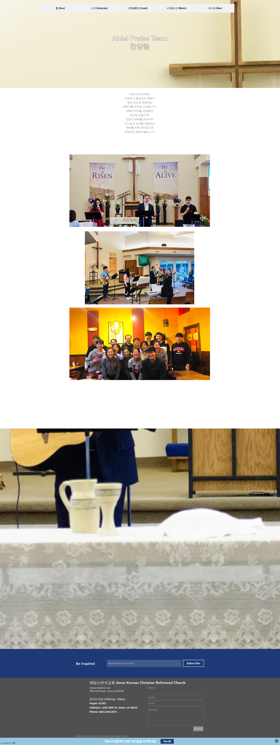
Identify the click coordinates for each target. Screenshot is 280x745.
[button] (99, 8)
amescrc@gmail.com (100, 688)
